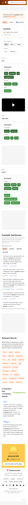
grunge (14, 359)
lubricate (14, 131)
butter (7, 131)
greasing (5, 252)
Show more (15, 51)
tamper (15, 188)
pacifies (16, 374)
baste (10, 352)
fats (4, 359)
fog (9, 359)
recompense (12, 378)
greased (19, 249)
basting (17, 352)
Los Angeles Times (9, 289)
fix (19, 184)
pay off (7, 203)
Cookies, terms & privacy (16, 481)
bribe (4, 356)
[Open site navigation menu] (3, 2)
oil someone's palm (10, 199)
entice (14, 184)
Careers (12, 479)
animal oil (7, 91)
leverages (6, 371)
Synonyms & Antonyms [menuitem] (6, 22)
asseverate (13, 456)
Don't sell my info (13, 488)
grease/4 (12, 16)
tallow (15, 84)
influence (7, 188)
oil (18, 73)
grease (5, 249)
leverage (15, 367)
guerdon (21, 359)
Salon (6, 275)
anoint (7, 138)
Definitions (21, 22)
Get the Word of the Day (13, 464)
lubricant (12, 73)
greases (11, 249)
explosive (19, 356)
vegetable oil (9, 77)
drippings (7, 84)
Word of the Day (13, 453)
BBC (6, 299)
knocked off (6, 367)
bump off (11, 356)
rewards (21, 378)
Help (5, 481)
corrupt (7, 184)
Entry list (6, 479)
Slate (6, 266)
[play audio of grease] (4, 32)
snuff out (18, 382)
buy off (7, 195)
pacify (5, 378)
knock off (13, 363)
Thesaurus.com (6, 2)
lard (6, 73)
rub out (5, 382)
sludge (12, 382)
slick (16, 138)
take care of (15, 203)
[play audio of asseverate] (8, 459)
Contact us (20, 479)
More (11, 22)
